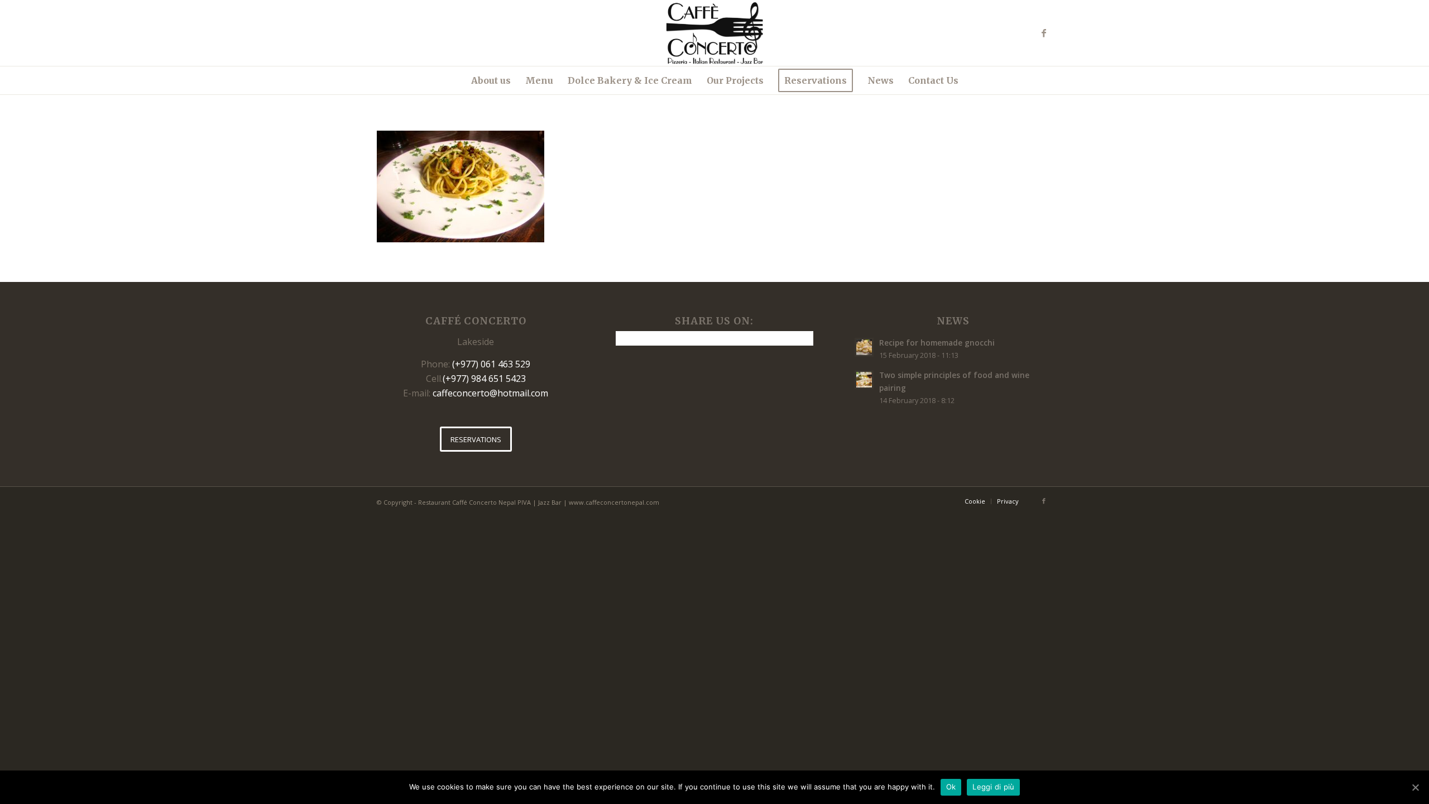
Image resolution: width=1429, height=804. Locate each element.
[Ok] (1415, 787)
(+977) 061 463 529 (491, 364)
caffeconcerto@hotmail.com (490, 393)
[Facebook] (1043, 33)
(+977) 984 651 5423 (484, 378)
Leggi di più (993, 786)
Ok (951, 786)
